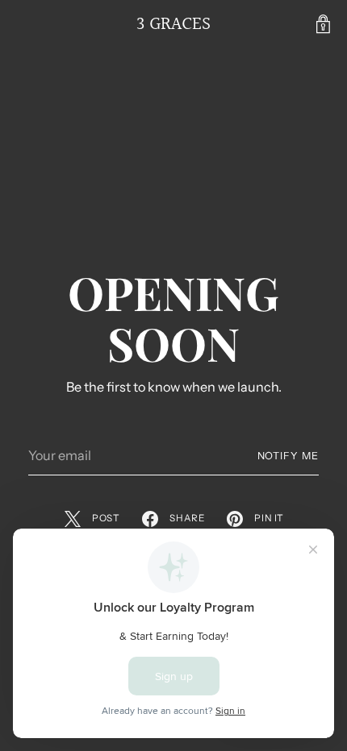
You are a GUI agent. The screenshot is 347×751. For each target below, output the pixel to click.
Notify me (288, 456)
